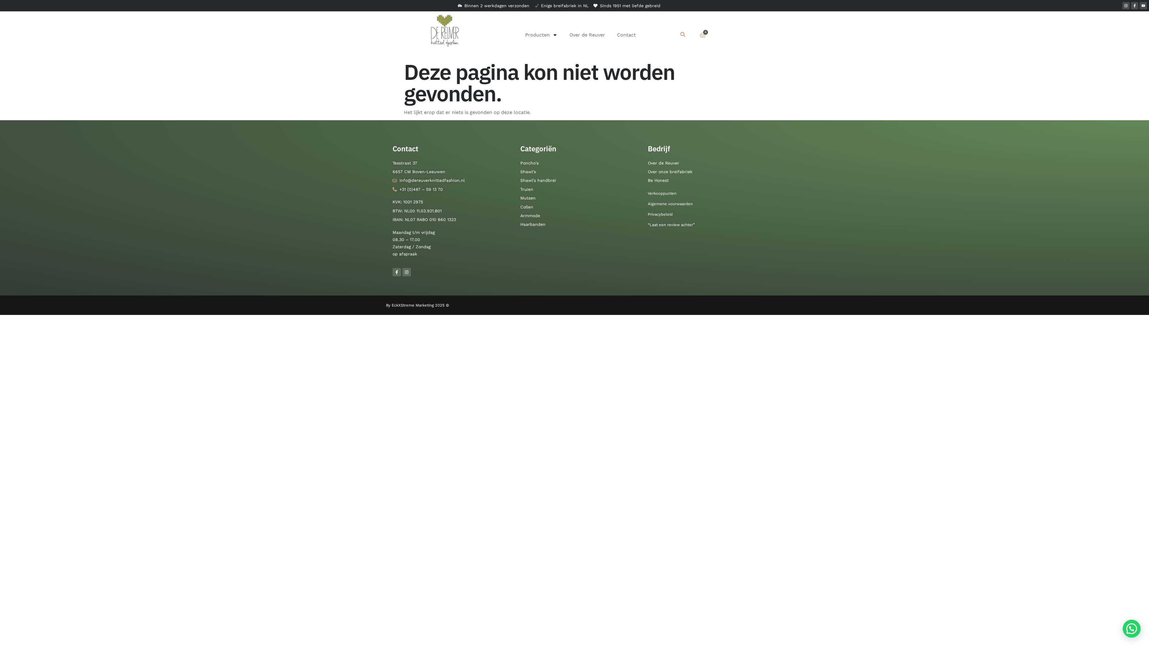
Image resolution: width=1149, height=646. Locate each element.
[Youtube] (1143, 5)
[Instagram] (1126, 5)
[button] (683, 34)
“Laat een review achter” (671, 225)
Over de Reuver (587, 35)
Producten (537, 35)
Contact (626, 35)
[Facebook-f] (1134, 5)
